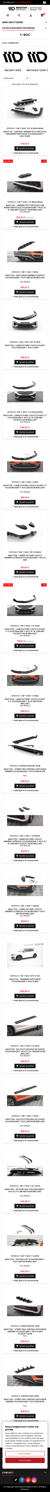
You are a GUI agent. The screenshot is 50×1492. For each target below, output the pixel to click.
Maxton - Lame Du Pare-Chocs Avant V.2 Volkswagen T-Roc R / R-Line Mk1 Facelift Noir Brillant (25, 631)
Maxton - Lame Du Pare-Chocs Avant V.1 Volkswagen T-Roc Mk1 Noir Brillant (25, 486)
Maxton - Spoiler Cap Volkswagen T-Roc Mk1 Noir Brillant (25, 1260)
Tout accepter (25, 1460)
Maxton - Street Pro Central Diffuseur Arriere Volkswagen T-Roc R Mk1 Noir (25, 770)
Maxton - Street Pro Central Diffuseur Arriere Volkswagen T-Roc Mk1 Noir (25, 1400)
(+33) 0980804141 (23, 2)
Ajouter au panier (25, 148)
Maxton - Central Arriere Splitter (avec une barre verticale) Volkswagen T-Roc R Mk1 (25, 134)
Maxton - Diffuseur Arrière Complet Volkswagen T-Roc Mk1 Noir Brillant (25, 276)
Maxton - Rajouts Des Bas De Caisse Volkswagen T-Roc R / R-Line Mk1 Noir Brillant (25, 1051)
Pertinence (16, 78)
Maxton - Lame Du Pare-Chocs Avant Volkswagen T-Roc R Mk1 (25, 346)
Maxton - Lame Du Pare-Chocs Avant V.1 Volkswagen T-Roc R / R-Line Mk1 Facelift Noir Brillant (25, 417)
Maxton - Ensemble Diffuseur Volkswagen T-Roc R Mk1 (25, 980)
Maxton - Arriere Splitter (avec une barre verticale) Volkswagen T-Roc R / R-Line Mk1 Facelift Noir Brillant (25, 207)
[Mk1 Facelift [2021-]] (37, 57)
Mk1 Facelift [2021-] (37, 70)
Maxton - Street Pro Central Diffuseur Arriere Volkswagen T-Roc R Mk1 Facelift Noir (25, 1331)
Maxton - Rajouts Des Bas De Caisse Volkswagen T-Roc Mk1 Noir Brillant (25, 1120)
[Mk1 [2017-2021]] (13, 57)
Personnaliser (25, 1453)
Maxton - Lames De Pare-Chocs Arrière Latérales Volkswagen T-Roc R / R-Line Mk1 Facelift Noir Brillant (25, 841)
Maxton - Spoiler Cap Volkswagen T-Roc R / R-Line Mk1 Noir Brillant (25, 1190)
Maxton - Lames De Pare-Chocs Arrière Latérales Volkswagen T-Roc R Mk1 (25, 557)
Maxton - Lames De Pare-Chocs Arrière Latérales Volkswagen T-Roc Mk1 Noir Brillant (25, 911)
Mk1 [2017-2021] (13, 70)
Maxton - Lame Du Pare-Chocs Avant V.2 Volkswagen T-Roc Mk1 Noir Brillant (25, 701)
